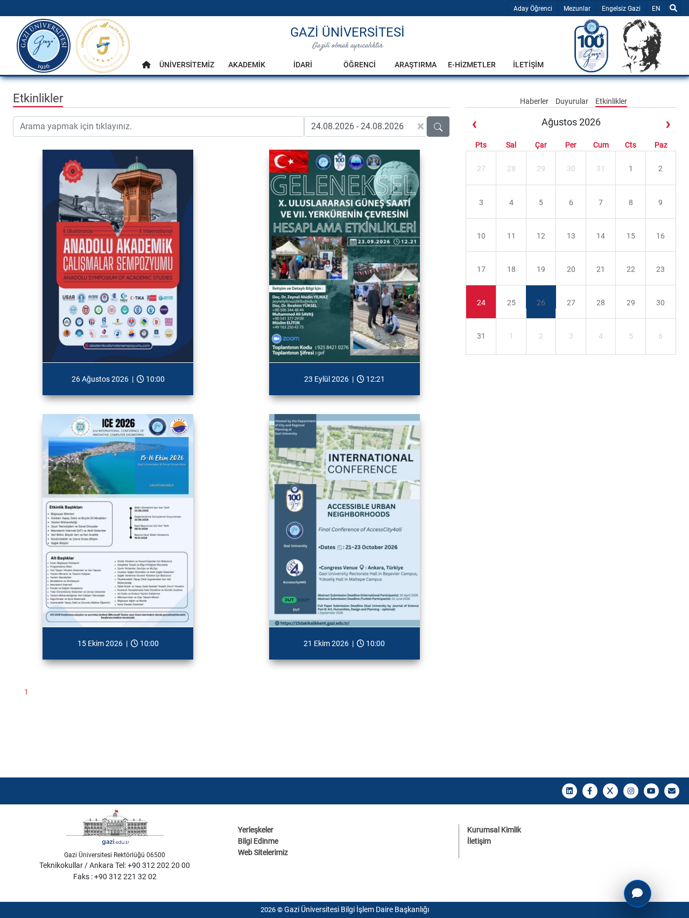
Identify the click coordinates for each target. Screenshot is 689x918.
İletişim (479, 841)
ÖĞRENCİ (359, 64)
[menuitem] (146, 67)
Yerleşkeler (255, 829)
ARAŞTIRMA (416, 64)
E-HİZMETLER (472, 64)
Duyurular (573, 101)
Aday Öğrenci (533, 8)
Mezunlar (577, 8)
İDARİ (302, 64)
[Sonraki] (668, 124)
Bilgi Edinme (258, 841)
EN (658, 8)
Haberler (535, 101)
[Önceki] (474, 124)
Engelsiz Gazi (621, 8)
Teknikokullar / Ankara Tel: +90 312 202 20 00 (114, 865)
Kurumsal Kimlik (494, 829)
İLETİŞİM (528, 64)
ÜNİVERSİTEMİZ (186, 64)
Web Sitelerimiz (263, 852)
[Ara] (673, 8)
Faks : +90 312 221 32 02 (115, 876)
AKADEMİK (246, 64)
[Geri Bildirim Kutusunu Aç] (637, 893)
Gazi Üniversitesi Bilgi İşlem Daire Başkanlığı (356, 909)
